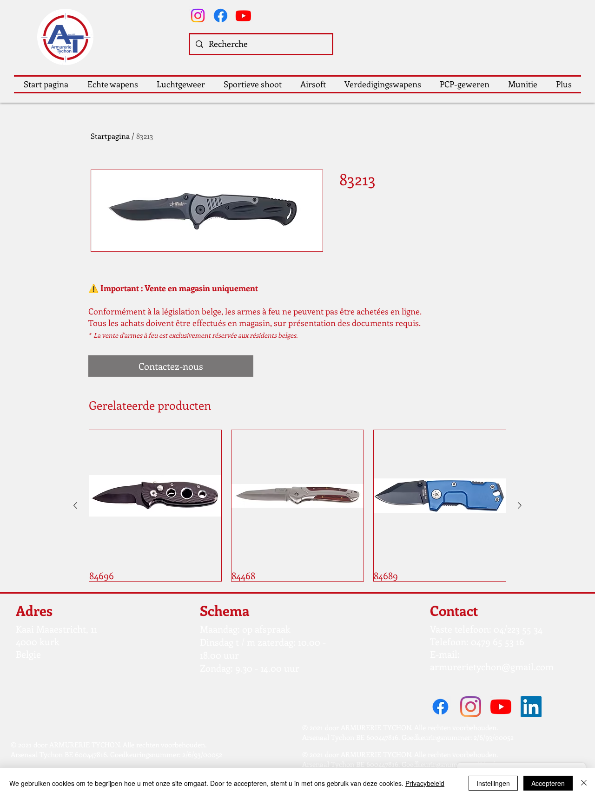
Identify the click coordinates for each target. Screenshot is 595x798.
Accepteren (548, 783)
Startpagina (110, 136)
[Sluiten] (583, 783)
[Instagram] (198, 16)
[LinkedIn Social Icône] (531, 706)
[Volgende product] (519, 505)
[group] (297, 505)
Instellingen (493, 783)
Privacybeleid (424, 783)
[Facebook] (221, 16)
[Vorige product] (75, 505)
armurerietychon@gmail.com (492, 666)
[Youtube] (243, 16)
